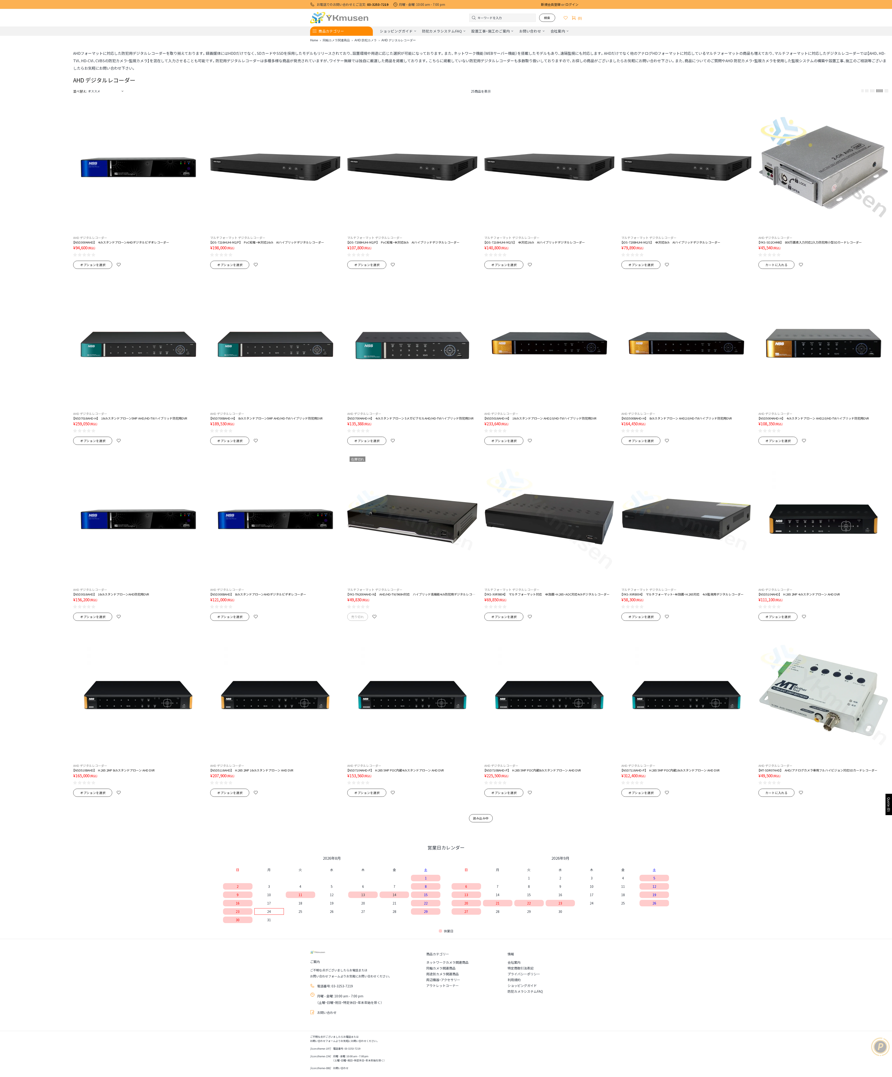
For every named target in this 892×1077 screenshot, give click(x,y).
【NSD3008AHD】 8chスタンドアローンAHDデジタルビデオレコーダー (258, 594)
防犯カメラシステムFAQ (525, 991)
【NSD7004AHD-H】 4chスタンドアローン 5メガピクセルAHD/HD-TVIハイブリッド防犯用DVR (410, 418)
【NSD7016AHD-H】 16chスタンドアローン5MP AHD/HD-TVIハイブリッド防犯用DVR (130, 418)
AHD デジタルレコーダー (90, 238)
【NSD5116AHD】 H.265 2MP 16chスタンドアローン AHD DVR (251, 770)
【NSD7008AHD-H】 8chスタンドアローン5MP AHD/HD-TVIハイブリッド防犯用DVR (266, 418)
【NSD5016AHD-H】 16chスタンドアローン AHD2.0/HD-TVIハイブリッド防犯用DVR (540, 418)
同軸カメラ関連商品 (336, 40)
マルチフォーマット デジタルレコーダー (237, 238)
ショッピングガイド (522, 985)
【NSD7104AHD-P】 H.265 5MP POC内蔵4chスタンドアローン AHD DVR (395, 770)
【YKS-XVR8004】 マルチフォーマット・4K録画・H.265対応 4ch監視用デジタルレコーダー (682, 594)
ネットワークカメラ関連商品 (447, 962)
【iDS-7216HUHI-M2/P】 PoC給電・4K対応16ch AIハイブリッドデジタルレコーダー (267, 242)
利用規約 (514, 980)
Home (314, 40)
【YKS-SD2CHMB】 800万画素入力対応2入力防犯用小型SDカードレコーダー (810, 242)
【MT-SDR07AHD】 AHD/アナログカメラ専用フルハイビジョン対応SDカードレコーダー (817, 770)
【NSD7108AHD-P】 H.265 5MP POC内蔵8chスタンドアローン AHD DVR (532, 770)
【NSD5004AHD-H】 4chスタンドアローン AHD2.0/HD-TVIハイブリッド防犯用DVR (813, 418)
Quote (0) (889, 804)
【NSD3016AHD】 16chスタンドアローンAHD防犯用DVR (111, 594)
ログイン (571, 4)
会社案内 (514, 962)
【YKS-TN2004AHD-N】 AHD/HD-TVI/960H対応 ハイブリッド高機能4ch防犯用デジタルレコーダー (412, 594)
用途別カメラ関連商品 (442, 974)
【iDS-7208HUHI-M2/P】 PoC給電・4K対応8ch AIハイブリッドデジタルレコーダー (403, 242)
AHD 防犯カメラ (365, 40)
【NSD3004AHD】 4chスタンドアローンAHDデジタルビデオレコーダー (121, 242)
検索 (547, 18)
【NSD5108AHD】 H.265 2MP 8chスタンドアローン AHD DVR (114, 770)
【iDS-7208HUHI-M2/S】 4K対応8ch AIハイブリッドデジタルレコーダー (670, 242)
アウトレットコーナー (442, 985)
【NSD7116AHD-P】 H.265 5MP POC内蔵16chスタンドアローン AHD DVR (670, 770)
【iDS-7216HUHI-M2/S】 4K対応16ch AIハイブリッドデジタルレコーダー (534, 242)
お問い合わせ (327, 1012)
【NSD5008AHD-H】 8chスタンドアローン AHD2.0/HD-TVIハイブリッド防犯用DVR (676, 418)
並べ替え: (80, 91)
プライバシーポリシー (524, 974)
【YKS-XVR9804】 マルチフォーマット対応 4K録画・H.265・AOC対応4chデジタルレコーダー (547, 594)
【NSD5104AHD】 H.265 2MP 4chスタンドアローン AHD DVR (799, 594)
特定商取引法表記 (521, 968)
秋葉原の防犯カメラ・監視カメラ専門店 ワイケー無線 (339, 18)
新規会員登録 (551, 4)
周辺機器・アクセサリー (443, 980)
